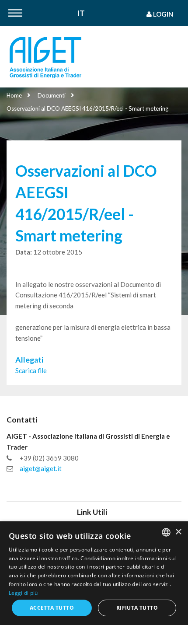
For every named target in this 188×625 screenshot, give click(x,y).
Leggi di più (23, 593)
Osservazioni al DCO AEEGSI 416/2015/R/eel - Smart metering (87, 108)
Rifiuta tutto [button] (137, 607)
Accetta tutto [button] (52, 607)
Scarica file (31, 370)
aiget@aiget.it (41, 468)
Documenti (52, 95)
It (81, 13)
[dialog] (94, 573)
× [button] (178, 532)
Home (14, 95)
